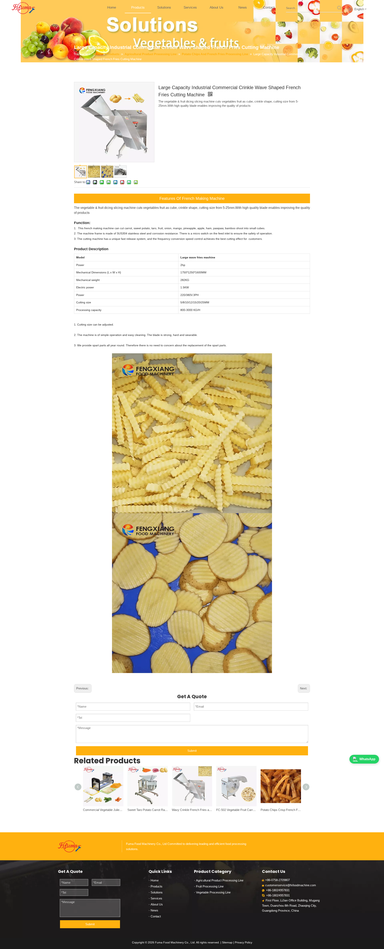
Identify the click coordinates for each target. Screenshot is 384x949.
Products (156, 886)
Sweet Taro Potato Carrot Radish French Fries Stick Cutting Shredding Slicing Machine (147, 810)
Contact (156, 916)
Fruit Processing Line (210, 886)
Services (156, 898)
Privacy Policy (243, 942)
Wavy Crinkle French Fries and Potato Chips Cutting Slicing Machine (192, 810)
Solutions (157, 892)
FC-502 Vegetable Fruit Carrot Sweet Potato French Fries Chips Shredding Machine (236, 810)
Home (155, 880)
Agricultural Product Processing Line (219, 880)
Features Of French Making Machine (192, 198)
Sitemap (227, 942)
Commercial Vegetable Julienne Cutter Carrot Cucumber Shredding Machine (103, 810)
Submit (192, 750)
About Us (157, 904)
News (154, 910)
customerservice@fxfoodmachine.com (290, 885)
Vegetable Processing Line (213, 892)
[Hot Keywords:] (339, 8)
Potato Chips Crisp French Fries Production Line (281, 810)
